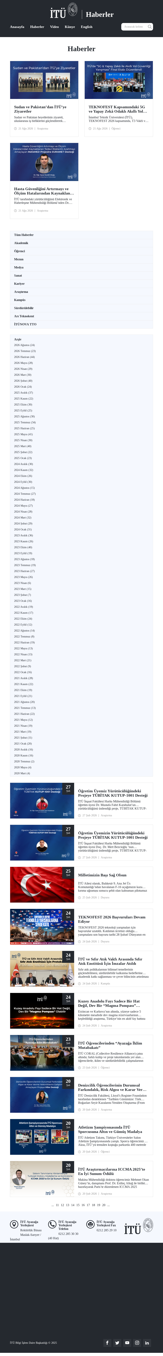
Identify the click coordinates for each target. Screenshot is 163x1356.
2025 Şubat (23, 452)
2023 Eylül (23, 553)
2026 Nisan (23, 368)
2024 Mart (22, 517)
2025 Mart (22, 446)
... (52, 1205)
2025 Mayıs (23, 434)
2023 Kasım (23, 541)
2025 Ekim (23, 404)
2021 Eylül (23, 696)
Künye (70, 27)
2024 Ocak (23, 529)
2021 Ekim (23, 690)
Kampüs (19, 300)
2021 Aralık (23, 678)
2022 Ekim (23, 618)
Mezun (18, 259)
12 (62, 1205)
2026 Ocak (23, 386)
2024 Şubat (23, 523)
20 (103, 1205)
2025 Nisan (23, 440)
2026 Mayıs (23, 362)
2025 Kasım (23, 398)
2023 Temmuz (25, 565)
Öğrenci (19, 251)
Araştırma (21, 291)
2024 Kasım (23, 470)
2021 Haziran (24, 713)
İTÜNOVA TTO (25, 324)
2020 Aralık (23, 749)
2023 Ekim (23, 547)
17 (88, 1205)
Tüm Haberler (24, 235)
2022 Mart (22, 660)
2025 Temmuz (25, 422)
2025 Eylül (23, 410)
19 (98, 1205)
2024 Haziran (24, 499)
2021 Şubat (23, 737)
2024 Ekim (23, 475)
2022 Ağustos (24, 630)
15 (78, 1205)
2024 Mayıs (23, 505)
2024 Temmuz (25, 493)
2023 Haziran (24, 571)
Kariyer (19, 283)
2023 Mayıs (23, 577)
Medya (18, 267)
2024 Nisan (23, 511)
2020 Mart (22, 773)
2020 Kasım (23, 755)
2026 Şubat (23, 380)
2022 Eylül (23, 624)
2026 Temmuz (25, 351)
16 (83, 1205)
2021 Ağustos (24, 702)
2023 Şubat (22, 594)
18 (93, 1205)
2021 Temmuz (25, 707)
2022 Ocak (23, 672)
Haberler (37, 27)
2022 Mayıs (23, 648)
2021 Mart (22, 731)
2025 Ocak (23, 458)
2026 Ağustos (24, 345)
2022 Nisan (23, 654)
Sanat (18, 275)
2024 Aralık (23, 464)
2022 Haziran (24, 642)
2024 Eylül (23, 481)
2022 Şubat (22, 666)
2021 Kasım (23, 684)
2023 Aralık (23, 535)
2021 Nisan (23, 725)
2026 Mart (22, 374)
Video (54, 27)
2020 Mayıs (22, 767)
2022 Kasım (23, 612)
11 (57, 1205)
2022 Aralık (23, 606)
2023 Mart (22, 588)
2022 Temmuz (24, 636)
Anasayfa (17, 27)
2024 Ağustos (24, 487)
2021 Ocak (23, 743)
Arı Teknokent (24, 316)
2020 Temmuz (24, 761)
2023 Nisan (22, 583)
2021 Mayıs (23, 719)
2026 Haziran (24, 357)
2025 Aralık (23, 392)
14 (72, 1205)
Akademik (21, 243)
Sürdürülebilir (24, 308)
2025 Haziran (24, 428)
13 (67, 1205)
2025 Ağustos (24, 416)
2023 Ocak (23, 600)
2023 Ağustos (24, 559)
